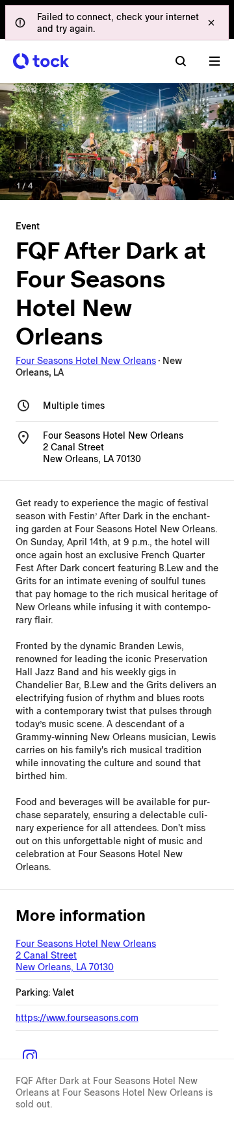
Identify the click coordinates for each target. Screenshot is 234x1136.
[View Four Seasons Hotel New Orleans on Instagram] (30, 1056)
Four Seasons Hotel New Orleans (86, 360)
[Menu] (214, 61)
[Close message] (211, 23)
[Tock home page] (41, 61)
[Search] (180, 61)
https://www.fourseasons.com (77, 1018)
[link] (117, 141)
